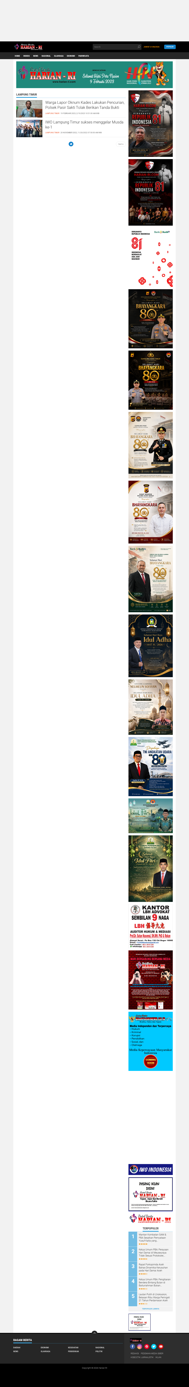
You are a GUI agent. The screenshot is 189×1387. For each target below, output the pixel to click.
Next (120, 144)
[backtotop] (94, 1334)
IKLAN (158, 1357)
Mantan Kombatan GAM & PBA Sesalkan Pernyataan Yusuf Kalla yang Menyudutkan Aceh (152, 1237)
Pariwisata (83, 56)
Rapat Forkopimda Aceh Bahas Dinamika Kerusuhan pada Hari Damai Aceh (153, 1267)
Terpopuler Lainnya (150, 1309)
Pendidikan (73, 1351)
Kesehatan (73, 1347)
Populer (169, 47)
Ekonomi (71, 56)
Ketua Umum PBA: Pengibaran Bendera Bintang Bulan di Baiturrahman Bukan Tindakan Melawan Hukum (155, 1282)
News (35, 56)
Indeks (26, 56)
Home (17, 56)
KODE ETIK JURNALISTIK (142, 1357)
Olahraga (58, 56)
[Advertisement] (88, 20)
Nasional (46, 56)
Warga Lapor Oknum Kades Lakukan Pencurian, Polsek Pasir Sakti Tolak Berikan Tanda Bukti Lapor (84, 107)
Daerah (16, 1347)
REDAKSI (135, 1353)
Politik (99, 1351)
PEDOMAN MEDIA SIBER (152, 1353)
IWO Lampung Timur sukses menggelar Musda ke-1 (84, 124)
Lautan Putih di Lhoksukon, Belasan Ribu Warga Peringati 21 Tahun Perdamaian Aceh (154, 1297)
